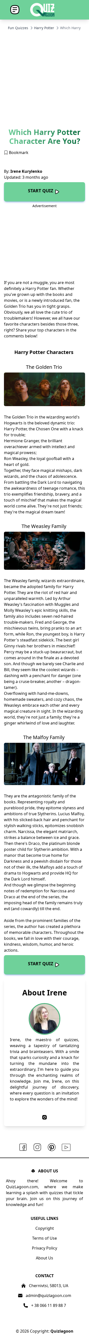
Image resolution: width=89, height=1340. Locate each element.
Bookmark (18, 152)
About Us (44, 1258)
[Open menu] (15, 10)
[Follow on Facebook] (23, 1147)
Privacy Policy (44, 1248)
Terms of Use (44, 1238)
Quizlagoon (61, 1331)
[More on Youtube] (66, 1147)
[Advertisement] (44, 80)
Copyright (44, 1228)
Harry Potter (44, 27)
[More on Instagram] (37, 1147)
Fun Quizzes (18, 27)
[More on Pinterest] (51, 1147)
